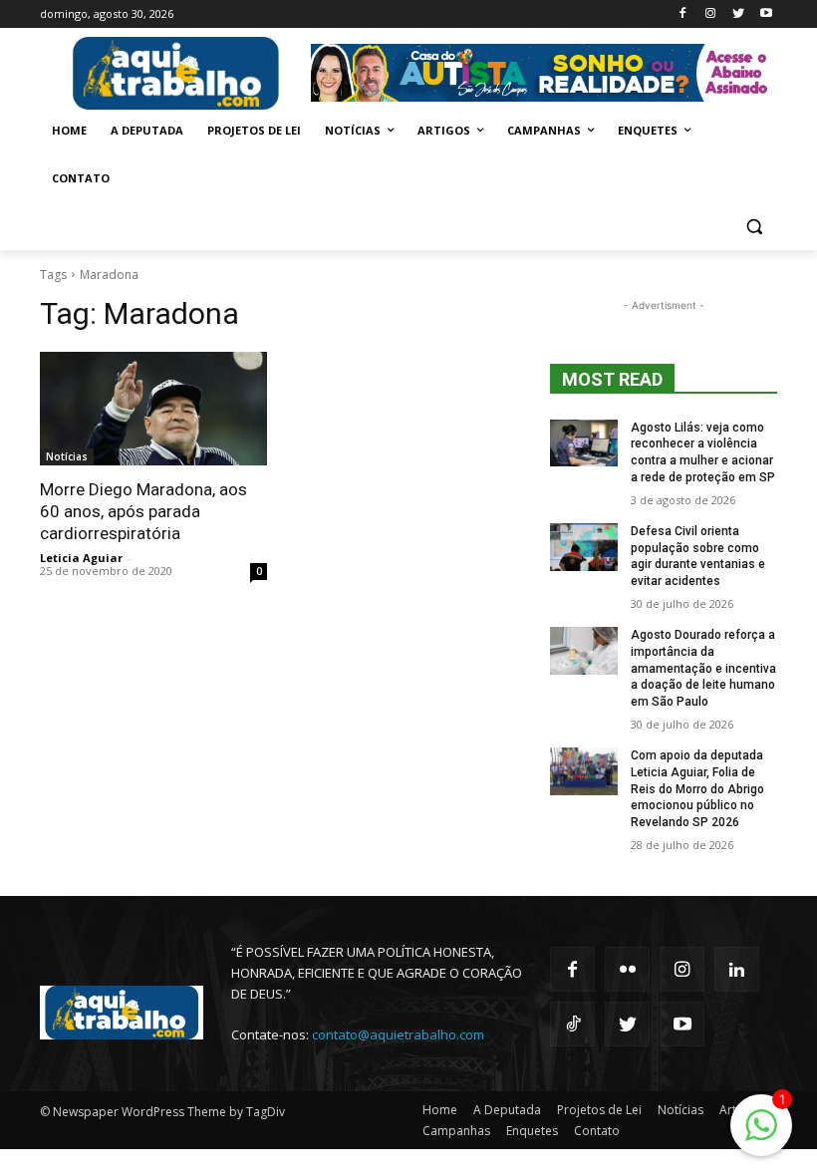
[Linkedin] (736, 969)
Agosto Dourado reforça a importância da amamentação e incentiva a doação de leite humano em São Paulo (703, 668)
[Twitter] (737, 14)
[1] (761, 1135)
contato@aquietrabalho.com (398, 1034)
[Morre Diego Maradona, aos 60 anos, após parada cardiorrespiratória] (153, 408)
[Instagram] (710, 14)
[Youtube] (765, 14)
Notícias (67, 456)
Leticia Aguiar (81, 557)
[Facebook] (683, 14)
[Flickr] (627, 969)
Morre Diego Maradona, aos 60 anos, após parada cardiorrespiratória (143, 511)
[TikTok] (572, 1024)
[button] (753, 226)
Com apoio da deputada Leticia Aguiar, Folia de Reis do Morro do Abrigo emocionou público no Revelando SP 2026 (697, 788)
